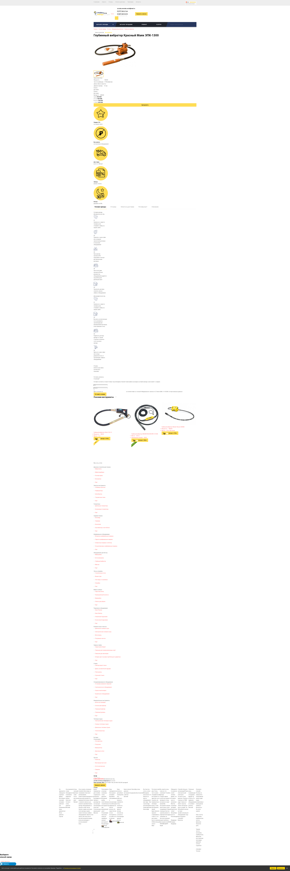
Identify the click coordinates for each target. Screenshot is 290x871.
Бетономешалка (99, 558)
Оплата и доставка (120, 1)
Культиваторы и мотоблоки (102, 527)
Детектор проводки (100, 702)
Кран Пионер (98, 610)
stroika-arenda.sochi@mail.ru (126, 8)
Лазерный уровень (100, 712)
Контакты (138, 1)
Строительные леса (100, 573)
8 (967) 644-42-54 (122, 14)
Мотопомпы (98, 635)
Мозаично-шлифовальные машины (104, 536)
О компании (96, 1)
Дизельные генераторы (101, 505)
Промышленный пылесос (102, 595)
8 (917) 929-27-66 (122, 11)
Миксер (97, 564)
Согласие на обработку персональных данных (106, 841)
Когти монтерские (100, 766)
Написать (6, 864)
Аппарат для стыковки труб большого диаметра (108, 657)
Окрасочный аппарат (100, 690)
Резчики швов (99, 475)
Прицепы (97, 769)
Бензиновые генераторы (101, 509)
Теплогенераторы (100, 730)
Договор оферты (98, 847)
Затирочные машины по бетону (103, 542)
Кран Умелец (98, 613)
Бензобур (97, 517)
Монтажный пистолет (101, 763)
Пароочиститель (99, 591)
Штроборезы (98, 494)
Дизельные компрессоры (102, 628)
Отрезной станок (99, 675)
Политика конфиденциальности (102, 837)
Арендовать (145, 105)
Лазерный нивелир (100, 709)
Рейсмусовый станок (101, 665)
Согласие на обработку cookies (102, 844)
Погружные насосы (100, 638)
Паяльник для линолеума (101, 653)
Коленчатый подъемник (101, 620)
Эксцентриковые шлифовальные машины (106, 546)
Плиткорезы (98, 672)
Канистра (97, 759)
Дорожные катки (99, 751)
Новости (104, 1)
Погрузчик (98, 744)
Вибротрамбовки (99, 472)
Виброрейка (98, 554)
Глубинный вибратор (100, 561)
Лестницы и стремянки (101, 579)
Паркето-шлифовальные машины (104, 539)
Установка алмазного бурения (103, 684)
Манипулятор (98, 747)
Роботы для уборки (100, 601)
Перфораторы (99, 490)
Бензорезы (98, 479)
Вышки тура (98, 576)
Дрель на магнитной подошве (103, 668)
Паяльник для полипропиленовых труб (105, 650)
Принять (273, 868)
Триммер (97, 521)
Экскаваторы (98, 741)
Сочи (105, 13)
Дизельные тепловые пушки (102, 727)
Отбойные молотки (100, 487)
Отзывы (111, 1)
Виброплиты (98, 469)
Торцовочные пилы (100, 497)
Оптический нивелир (100, 705)
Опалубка (97, 583)
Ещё (96, 482)
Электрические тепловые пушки (103, 720)
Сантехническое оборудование (103, 687)
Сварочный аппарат (100, 647)
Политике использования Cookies (72, 868)
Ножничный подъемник (101, 616)
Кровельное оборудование (102, 693)
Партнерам (130, 1)
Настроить (281, 868)
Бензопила (98, 524)
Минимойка (98, 598)
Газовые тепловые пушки (102, 724)
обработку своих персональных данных (114, 391)
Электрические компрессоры (103, 631)
